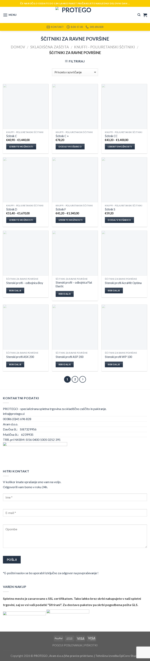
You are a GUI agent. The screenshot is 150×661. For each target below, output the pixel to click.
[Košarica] (145, 15)
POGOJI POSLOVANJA (67, 645)
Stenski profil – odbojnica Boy (24, 283)
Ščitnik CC (111, 136)
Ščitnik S (110, 209)
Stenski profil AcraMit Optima (123, 283)
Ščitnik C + (62, 136)
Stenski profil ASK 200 (20, 356)
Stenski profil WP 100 (118, 356)
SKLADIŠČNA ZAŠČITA (49, 47)
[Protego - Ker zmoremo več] (75, 15)
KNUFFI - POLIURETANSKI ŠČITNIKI (104, 47)
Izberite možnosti (21, 146)
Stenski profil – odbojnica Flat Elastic (74, 284)
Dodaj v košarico (70, 146)
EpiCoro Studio (129, 655)
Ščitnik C (11, 136)
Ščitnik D (11, 209)
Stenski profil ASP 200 (69, 356)
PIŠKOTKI (91, 645)
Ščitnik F (61, 209)
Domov (18, 47)
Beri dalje (15, 290)
